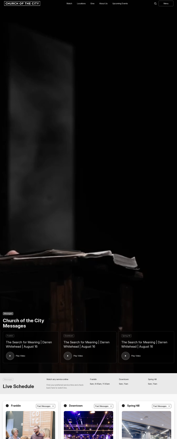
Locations (81, 3)
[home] (22, 3)
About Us (103, 3)
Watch (69, 3)
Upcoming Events (120, 3)
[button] (166, 3)
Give (92, 3)
